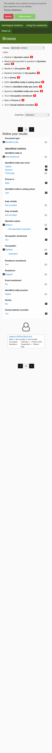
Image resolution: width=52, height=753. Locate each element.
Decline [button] (8, 16)
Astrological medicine (12, 25)
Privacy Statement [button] (12, 10)
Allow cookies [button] (25, 16)
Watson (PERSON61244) (20, 337)
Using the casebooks (36, 25)
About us (6, 31)
